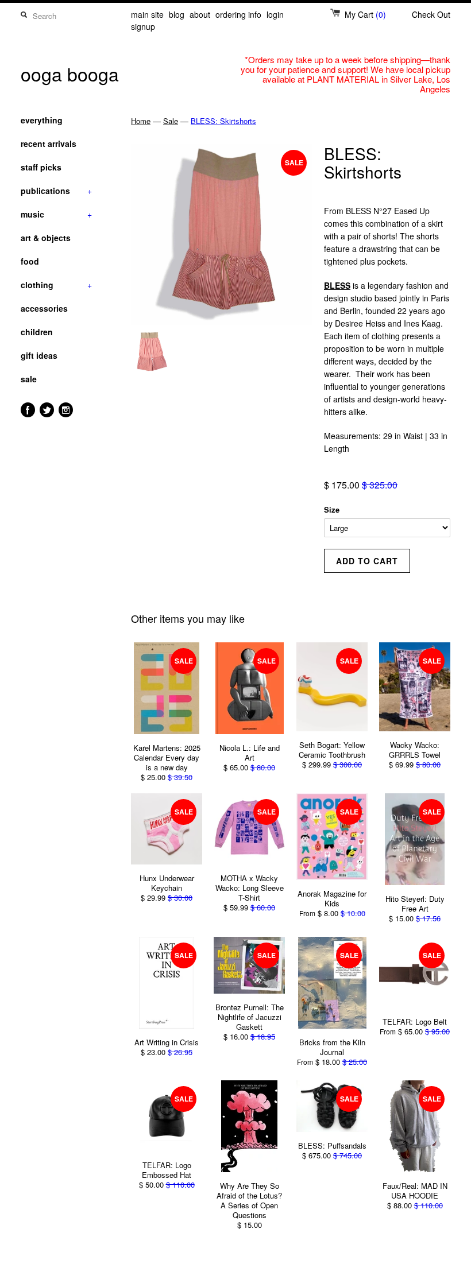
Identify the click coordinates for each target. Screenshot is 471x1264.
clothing (56, 284)
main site (147, 14)
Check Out (431, 14)
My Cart (365, 14)
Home (140, 120)
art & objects (46, 237)
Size (331, 509)
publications (56, 190)
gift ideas (39, 355)
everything (42, 120)
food (30, 261)
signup (143, 26)
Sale (170, 120)
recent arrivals (48, 143)
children (37, 332)
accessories (44, 308)
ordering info (238, 14)
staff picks (41, 167)
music (56, 214)
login (275, 14)
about (200, 14)
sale (29, 379)
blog (176, 14)
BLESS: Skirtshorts (223, 120)
